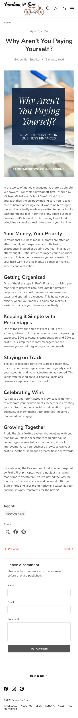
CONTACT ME (10, 709)
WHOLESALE (10, 705)
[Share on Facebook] (16, 532)
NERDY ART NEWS (54, 705)
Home (7, 22)
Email (10, 602)
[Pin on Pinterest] (24, 532)
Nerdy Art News (15, 513)
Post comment (39, 648)
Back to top (37, 675)
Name (11, 585)
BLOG (39, 705)
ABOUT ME (26, 705)
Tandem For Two (20, 700)
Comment (13, 619)
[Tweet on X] (8, 532)
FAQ (70, 705)
